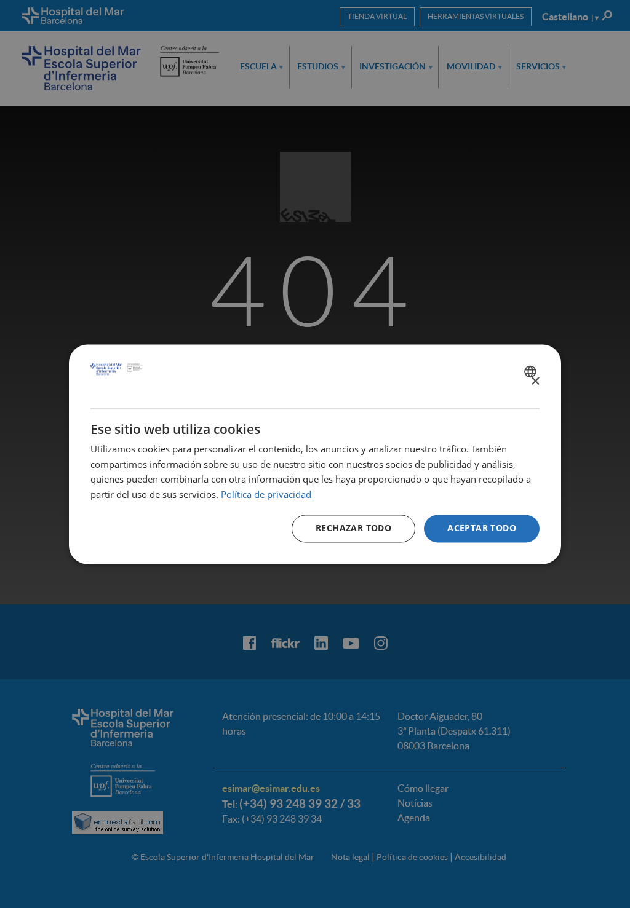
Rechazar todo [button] (353, 528)
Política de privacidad (266, 495)
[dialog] (315, 454)
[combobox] (532, 371)
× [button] (535, 381)
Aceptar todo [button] (481, 528)
